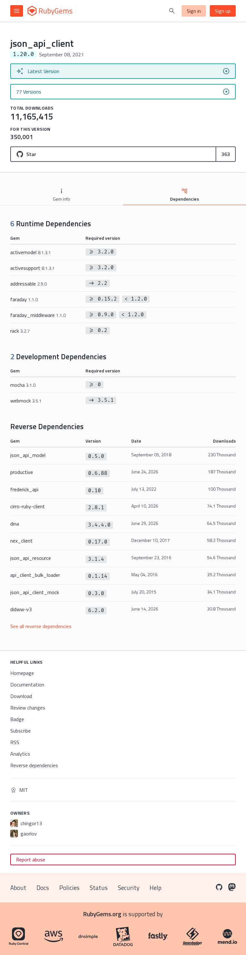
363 (225, 154)
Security (128, 887)
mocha (23, 385)
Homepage (22, 673)
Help (155, 887)
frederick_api (24, 489)
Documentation (27, 684)
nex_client (21, 540)
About (18, 887)
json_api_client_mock (34, 592)
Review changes (27, 707)
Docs (43, 887)
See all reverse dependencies (40, 626)
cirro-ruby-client (27, 506)
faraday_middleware (38, 315)
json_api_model (27, 455)
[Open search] (172, 11)
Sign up (223, 11)
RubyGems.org (102, 913)
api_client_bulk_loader (35, 575)
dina (14, 523)
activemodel (30, 252)
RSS (14, 742)
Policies (69, 887)
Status (99, 887)
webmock (26, 400)
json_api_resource (30, 558)
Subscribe (20, 731)
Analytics (20, 754)
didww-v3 (21, 609)
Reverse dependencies (34, 765)
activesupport (32, 268)
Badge (17, 719)
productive (21, 472)
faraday (24, 299)
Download (21, 696)
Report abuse (30, 859)
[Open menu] (16, 11)
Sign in (194, 11)
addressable (28, 283)
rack (20, 331)
